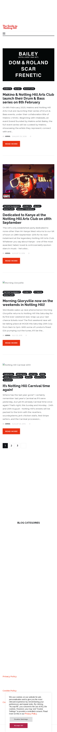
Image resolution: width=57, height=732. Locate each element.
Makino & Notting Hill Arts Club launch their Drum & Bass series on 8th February (28, 98)
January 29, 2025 (19, 136)
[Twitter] (6, 14)
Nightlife (29, 89)
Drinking (21, 374)
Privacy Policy (10, 676)
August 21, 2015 (18, 253)
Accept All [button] (18, 725)
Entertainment (12, 206)
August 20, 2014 (19, 424)
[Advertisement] (28, 486)
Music (18, 89)
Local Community (13, 377)
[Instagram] (6, 19)
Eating (33, 374)
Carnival (8, 374)
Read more (11, 144)
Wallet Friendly (25, 209)
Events (7, 89)
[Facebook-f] (6, 9)
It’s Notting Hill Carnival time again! (26, 388)
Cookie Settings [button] (21, 719)
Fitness (38, 292)
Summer (8, 380)
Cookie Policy (9, 690)
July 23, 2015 (17, 335)
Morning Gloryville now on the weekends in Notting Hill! (28, 303)
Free (42, 374)
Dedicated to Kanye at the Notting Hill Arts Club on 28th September (27, 219)
